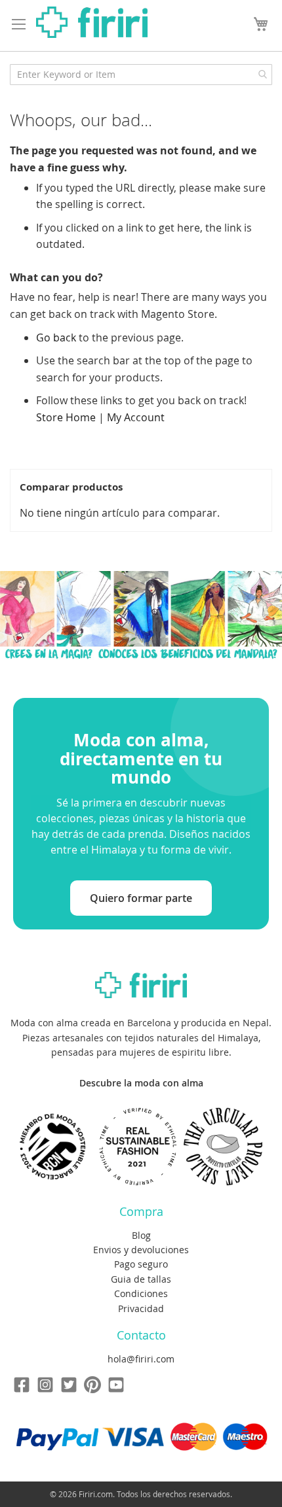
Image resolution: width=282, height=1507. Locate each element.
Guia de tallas (141, 1279)
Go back (56, 337)
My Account (136, 417)
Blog (141, 1235)
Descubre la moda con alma (141, 1083)
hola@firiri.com (141, 1359)
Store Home (66, 417)
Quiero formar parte (141, 898)
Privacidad (141, 1308)
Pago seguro (141, 1264)
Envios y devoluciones (141, 1249)
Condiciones (141, 1293)
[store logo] (92, 22)
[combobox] (141, 74)
